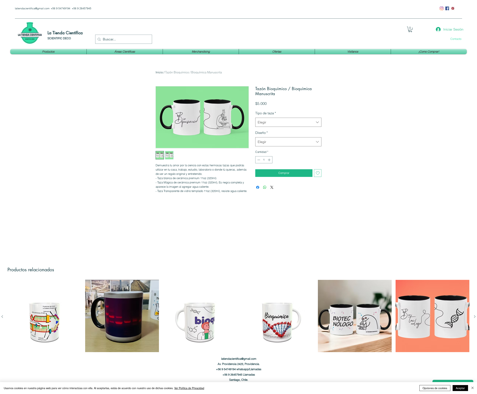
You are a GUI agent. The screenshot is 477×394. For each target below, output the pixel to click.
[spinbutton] (264, 159)
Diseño (261, 133)
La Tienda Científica (65, 32)
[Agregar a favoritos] (318, 173)
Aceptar (460, 388)
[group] (238, 323)
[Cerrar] (472, 388)
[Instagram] (441, 8)
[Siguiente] (475, 316)
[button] (410, 29)
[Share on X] (272, 187)
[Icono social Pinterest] (453, 8)
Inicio (159, 72)
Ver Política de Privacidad (189, 388)
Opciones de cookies (435, 388)
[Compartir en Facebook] (257, 187)
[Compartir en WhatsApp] (265, 187)
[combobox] (288, 122)
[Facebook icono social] (447, 8)
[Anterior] (2, 316)
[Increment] (269, 159)
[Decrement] (258, 159)
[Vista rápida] (44, 317)
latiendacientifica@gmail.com (32, 8)
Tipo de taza (265, 113)
